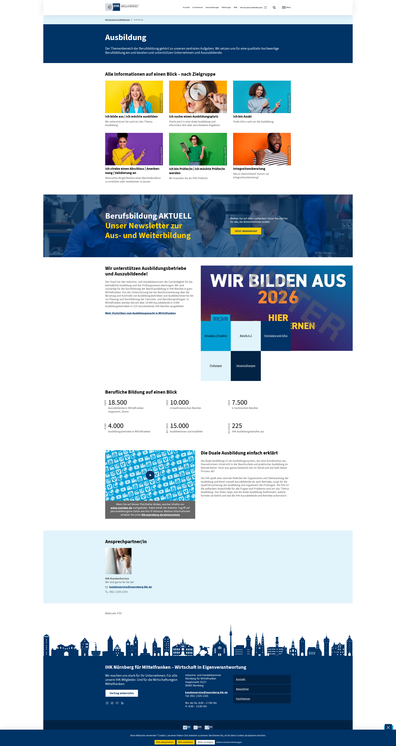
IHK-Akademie (251, 7)
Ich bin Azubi (242, 116)
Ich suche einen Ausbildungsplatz (193, 116)
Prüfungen (216, 366)
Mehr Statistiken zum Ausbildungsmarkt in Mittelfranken (140, 313)
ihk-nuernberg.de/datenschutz (161, 515)
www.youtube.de (121, 508)
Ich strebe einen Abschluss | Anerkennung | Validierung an (132, 170)
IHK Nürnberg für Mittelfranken (117, 19)
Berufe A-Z (246, 336)
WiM (235, 7)
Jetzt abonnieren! (246, 231)
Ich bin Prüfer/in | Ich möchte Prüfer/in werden (197, 171)
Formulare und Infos (276, 336)
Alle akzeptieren (165, 742)
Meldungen (226, 7)
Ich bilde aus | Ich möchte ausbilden (131, 116)
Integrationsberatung (249, 168)
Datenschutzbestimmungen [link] (229, 742)
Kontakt (186, 7)
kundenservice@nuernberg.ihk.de (130, 587)
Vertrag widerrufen (122, 693)
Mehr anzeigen (205, 742)
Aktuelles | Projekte (216, 336)
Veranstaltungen (212, 7)
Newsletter (242, 689)
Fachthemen (197, 7)
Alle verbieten (185, 742)
